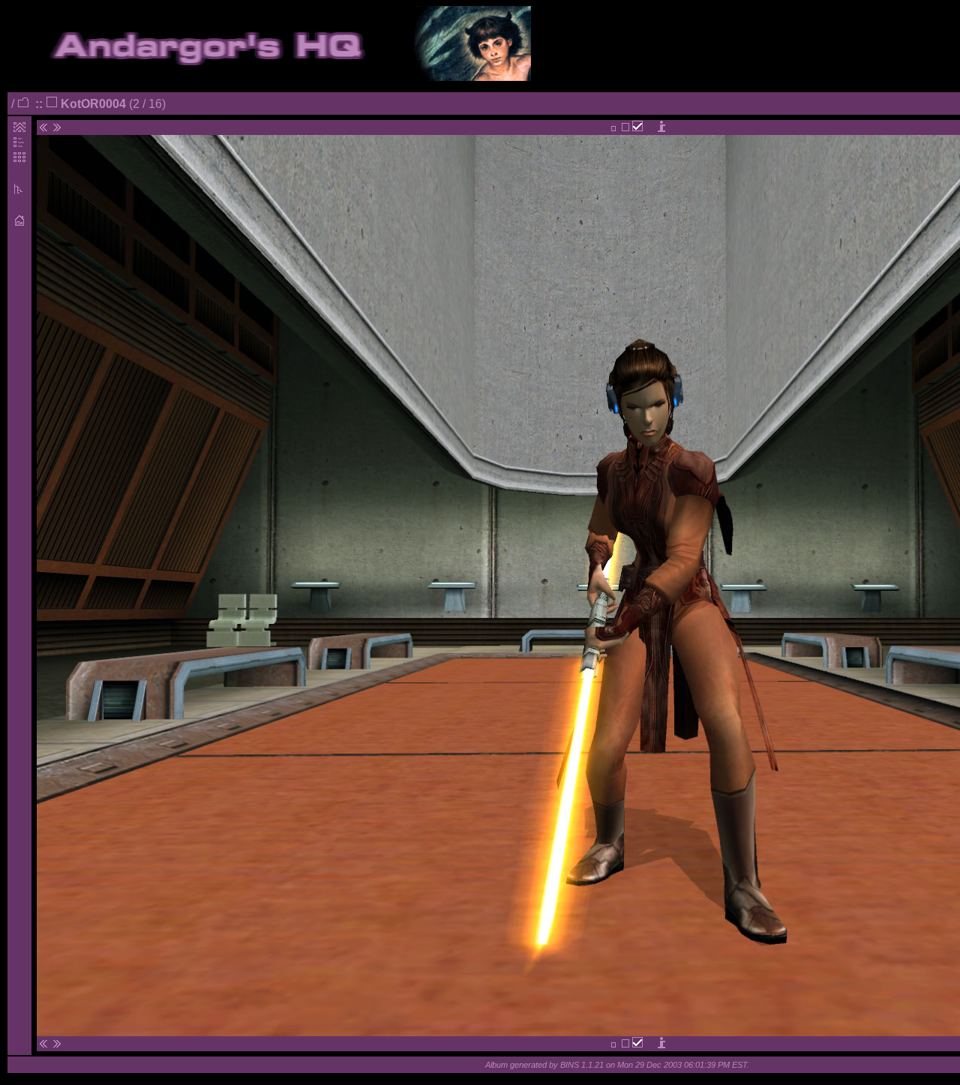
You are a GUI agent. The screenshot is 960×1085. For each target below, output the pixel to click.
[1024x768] (626, 127)
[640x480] (614, 127)
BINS (569, 1064)
